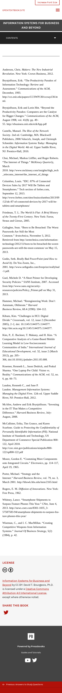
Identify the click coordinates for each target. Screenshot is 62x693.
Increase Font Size (47, 2)
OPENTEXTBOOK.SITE (13, 10)
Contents (12, 37)
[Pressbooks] (31, 637)
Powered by (31, 646)
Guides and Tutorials (31, 652)
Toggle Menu (58, 10)
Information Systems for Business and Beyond (31, 25)
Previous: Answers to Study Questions (24, 684)
